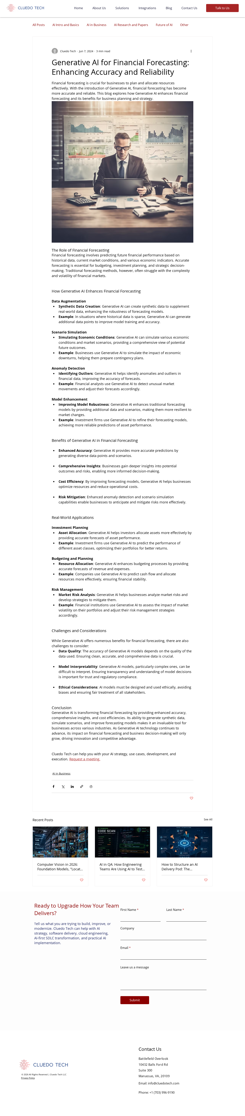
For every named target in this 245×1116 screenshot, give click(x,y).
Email (124, 947)
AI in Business (96, 25)
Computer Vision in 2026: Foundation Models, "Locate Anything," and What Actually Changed (59, 866)
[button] (222, 8)
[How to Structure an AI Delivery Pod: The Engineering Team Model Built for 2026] (184, 842)
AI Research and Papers (131, 25)
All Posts (39, 25)
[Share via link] (81, 786)
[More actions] (191, 51)
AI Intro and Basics (65, 25)
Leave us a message (134, 967)
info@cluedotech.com (163, 1083)
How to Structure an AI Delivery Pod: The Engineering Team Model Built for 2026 (182, 866)
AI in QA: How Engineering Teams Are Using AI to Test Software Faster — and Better (121, 866)
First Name (128, 909)
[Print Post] (91, 786)
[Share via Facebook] (53, 786)
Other (184, 25)
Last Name (174, 909)
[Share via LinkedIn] (72, 786)
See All (208, 819)
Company (127, 928)
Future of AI (164, 25)
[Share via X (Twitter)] (63, 786)
